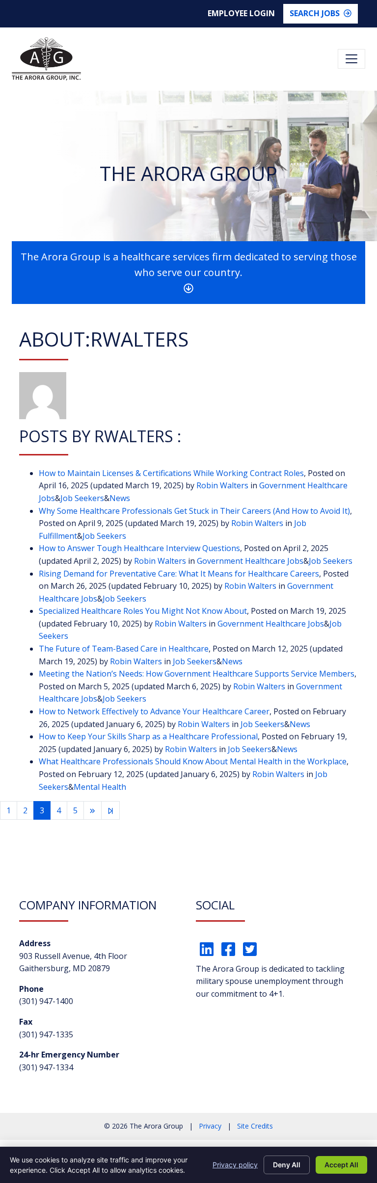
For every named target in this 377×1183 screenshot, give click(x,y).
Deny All (286, 1164)
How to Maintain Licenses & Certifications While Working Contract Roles (171, 473)
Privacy (210, 1126)
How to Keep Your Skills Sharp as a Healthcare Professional (148, 736)
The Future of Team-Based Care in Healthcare (124, 648)
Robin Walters (222, 485)
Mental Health (100, 786)
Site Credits (255, 1126)
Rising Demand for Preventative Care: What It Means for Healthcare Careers (179, 573)
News (119, 498)
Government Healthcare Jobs (250, 560)
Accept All (341, 1164)
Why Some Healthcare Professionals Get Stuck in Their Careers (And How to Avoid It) (194, 510)
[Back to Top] (347, 1113)
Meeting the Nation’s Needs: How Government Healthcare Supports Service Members (196, 673)
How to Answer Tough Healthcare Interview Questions (139, 548)
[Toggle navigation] (351, 59)
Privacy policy (235, 1164)
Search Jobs (315, 13)
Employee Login (241, 13)
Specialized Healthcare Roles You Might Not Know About (143, 610)
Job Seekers (82, 498)
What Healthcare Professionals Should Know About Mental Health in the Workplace (193, 761)
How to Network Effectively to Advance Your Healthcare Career (154, 711)
